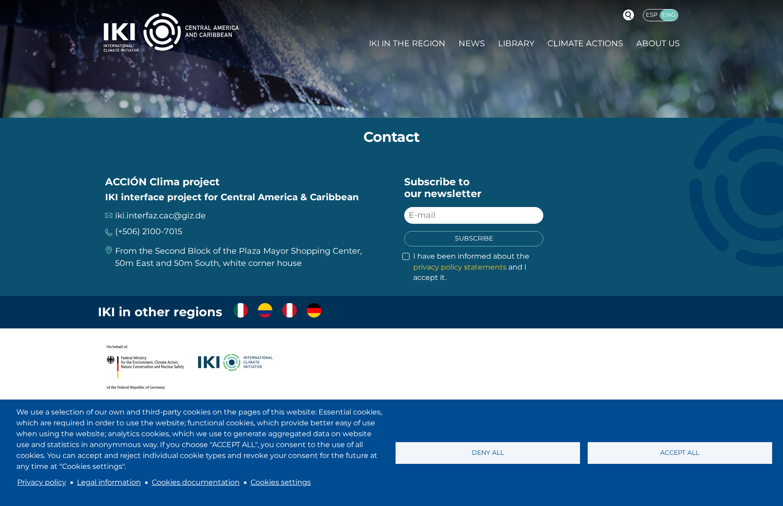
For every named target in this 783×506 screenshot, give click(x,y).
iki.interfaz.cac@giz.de (160, 216)
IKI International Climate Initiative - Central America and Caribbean (171, 32)
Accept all (679, 452)
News (472, 43)
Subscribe (474, 238)
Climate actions (585, 43)
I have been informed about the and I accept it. (471, 267)
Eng (669, 14)
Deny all (488, 452)
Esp (651, 14)
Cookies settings (281, 482)
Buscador (628, 15)
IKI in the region (407, 43)
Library (516, 43)
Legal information (109, 482)
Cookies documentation (196, 482)
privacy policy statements (460, 267)
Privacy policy (41, 482)
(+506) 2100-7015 (148, 231)
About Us (658, 43)
